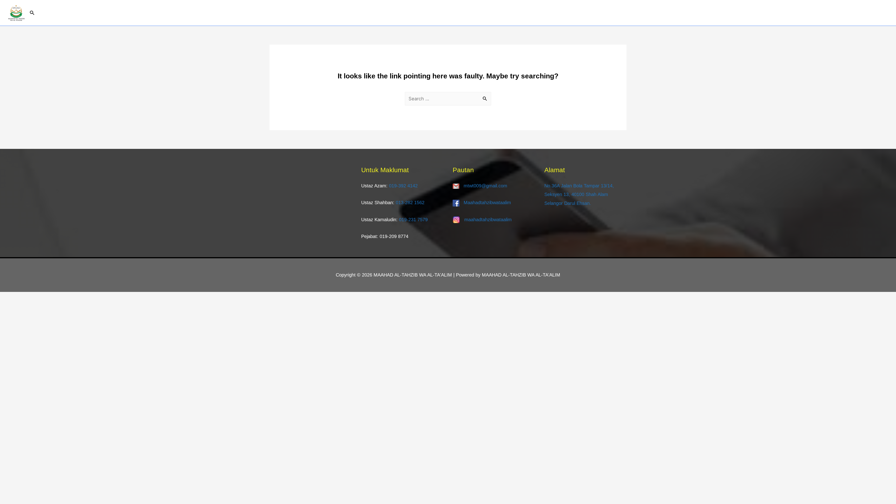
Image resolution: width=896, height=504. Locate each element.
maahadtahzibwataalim (488, 219)
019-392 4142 (403, 185)
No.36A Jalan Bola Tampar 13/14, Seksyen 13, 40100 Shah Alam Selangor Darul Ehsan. (579, 194)
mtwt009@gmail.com (485, 185)
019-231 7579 (413, 219)
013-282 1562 (410, 202)
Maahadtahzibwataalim (487, 202)
